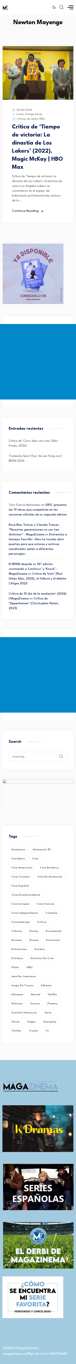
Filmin (15, 967)
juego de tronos (22, 985)
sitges (31, 1021)
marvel (35, 994)
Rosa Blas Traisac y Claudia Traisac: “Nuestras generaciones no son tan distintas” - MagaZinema (34, 530)
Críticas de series (27, 119)
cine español (20, 885)
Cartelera (18, 858)
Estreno (39, 949)
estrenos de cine (42, 958)
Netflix (52, 994)
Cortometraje (20, 922)
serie (47, 1012)
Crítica (41, 922)
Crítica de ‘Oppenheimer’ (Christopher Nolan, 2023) (34, 603)
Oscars (35, 1003)
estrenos (17, 958)
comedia (51, 913)
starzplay (49, 1021)
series (15, 1021)
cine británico (49, 867)
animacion (18, 849)
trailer (33, 1030)
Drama (33, 940)
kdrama (46, 985)
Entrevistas (19, 949)
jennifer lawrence (23, 976)
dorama (16, 940)
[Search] (64, 753)
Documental (53, 931)
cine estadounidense (25, 894)
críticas (16, 931)
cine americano (21, 867)
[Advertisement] (38, 361)
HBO (42, 119)
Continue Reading (25, 211)
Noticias (17, 1003)
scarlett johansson (24, 1012)
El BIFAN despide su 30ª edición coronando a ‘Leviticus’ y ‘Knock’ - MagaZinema (33, 569)
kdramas (17, 994)
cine (35, 858)
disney (33, 931)
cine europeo (20, 903)
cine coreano (20, 876)
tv (47, 1030)
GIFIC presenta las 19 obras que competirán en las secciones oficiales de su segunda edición (38, 510)
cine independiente (24, 913)
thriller (16, 1030)
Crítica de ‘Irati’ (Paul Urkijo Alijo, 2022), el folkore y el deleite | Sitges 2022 (37, 578)
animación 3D (42, 849)
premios (52, 1003)
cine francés (45, 903)
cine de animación (49, 876)
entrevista (53, 940)
